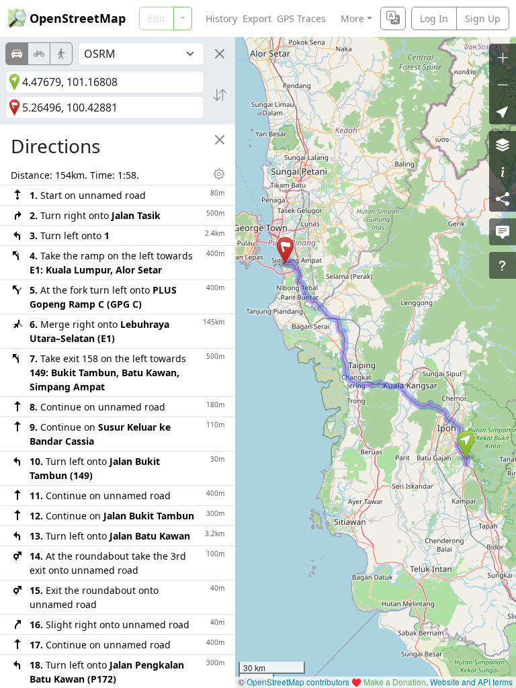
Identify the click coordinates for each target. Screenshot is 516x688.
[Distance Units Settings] (219, 174)
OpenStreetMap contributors (298, 681)
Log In (434, 18)
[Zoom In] (502, 57)
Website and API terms (471, 681)
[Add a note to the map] (502, 231)
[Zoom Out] (502, 84)
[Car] (16, 53)
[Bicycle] (39, 53)
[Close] (220, 54)
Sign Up (483, 18)
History (221, 18)
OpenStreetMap (78, 18)
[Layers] (502, 144)
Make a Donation (394, 681)
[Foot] (61, 53)
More (352, 18)
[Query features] (502, 265)
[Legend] (502, 171)
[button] (466, 444)
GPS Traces (301, 18)
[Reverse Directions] (220, 95)
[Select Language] (393, 18)
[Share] (502, 198)
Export (257, 18)
